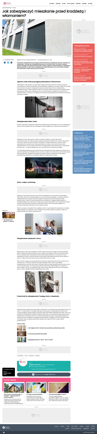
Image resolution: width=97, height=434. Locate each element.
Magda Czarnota (34, 364)
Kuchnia (51, 3)
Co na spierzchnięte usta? (7, 373)
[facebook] (5, 63)
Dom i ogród (70, 3)
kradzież (37, 355)
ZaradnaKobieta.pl (6, 7)
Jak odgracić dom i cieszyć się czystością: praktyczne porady (46, 328)
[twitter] (8, 63)
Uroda (64, 3)
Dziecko (78, 3)
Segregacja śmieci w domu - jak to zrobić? (40, 339)
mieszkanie (20, 355)
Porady (90, 3)
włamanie (31, 355)
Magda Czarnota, (21, 60)
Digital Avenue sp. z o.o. (51, 369)
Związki (84, 3)
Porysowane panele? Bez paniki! (37, 334)
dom (26, 355)
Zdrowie (58, 3)
